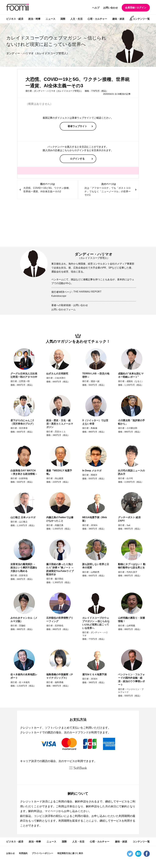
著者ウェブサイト (77, 126)
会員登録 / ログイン (135, 7)
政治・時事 (34, 19)
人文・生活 (76, 19)
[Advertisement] (78, 223)
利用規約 (23, 853)
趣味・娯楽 (118, 19)
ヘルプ (95, 7)
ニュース (50, 19)
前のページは (47, 188)
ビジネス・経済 (14, 19)
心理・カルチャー (97, 19)
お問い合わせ (110, 7)
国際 (62, 19)
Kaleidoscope (58, 296)
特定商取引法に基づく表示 (70, 853)
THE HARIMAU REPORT (87, 291)
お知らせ (10, 853)
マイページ (51, 811)
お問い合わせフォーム (63, 309)
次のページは (107, 189)
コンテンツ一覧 (141, 19)
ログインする (77, 158)
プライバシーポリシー (42, 853)
